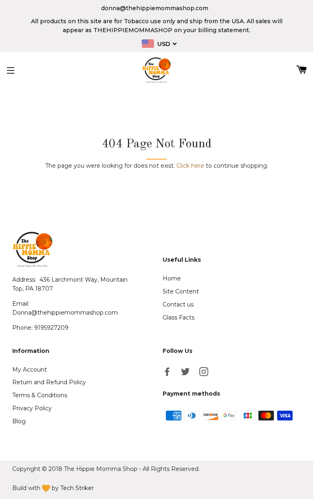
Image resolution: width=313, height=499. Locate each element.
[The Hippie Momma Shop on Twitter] (186, 373)
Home (172, 278)
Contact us (178, 304)
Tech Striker (77, 488)
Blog (19, 421)
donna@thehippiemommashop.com (154, 8)
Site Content (181, 291)
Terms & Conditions (39, 395)
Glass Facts (178, 317)
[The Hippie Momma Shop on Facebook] (168, 373)
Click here (190, 165)
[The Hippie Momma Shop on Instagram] (204, 373)
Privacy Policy (32, 408)
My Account (29, 369)
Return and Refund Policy (49, 382)
